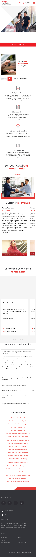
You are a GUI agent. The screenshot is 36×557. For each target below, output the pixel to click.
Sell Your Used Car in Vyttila (18, 421)
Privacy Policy (5, 543)
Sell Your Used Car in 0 (18, 418)
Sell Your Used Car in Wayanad (18, 453)
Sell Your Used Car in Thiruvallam (18, 472)
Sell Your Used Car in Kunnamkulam (18, 440)
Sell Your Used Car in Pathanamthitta (18, 433)
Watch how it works (20, 79)
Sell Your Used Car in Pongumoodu (18, 466)
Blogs (19, 537)
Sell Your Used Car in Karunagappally (18, 475)
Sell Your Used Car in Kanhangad (18, 459)
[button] (14, 259)
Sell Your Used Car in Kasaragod (18, 463)
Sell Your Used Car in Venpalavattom (18, 469)
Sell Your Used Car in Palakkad (18, 436)
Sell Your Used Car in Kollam (18, 478)
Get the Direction (11, 331)
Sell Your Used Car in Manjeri (18, 446)
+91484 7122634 (9, 511)
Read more (18, 174)
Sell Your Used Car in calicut (18, 449)
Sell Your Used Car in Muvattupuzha (18, 424)
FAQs (19, 540)
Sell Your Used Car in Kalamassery (18, 481)
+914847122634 (10, 328)
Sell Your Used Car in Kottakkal (18, 443)
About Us (4, 537)
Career (3, 540)
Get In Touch (22, 543)
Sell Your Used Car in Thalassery (18, 456)
